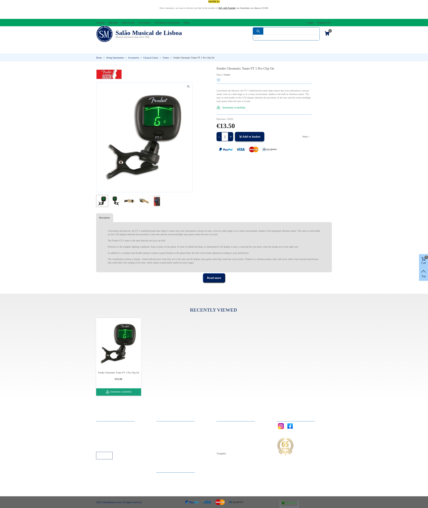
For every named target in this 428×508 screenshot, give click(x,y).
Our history (226, 438)
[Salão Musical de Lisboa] (104, 34)
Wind (259, 50)
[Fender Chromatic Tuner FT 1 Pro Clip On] (118, 343)
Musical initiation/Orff (122, 50)
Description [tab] (104, 217)
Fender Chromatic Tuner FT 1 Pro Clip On (118, 372)
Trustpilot (221, 453)
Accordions (146, 44)
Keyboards (299, 50)
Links (102, 429)
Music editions (314, 44)
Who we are (226, 433)
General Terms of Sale (111, 438)
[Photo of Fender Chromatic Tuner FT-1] (188, 86)
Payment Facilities (109, 447)
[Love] (219, 80)
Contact (224, 424)
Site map (224, 429)
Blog (222, 447)
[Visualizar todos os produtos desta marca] (109, 74)
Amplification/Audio (191, 44)
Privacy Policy (107, 433)
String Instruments (267, 44)
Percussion (181, 50)
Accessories (108, 44)
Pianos (223, 50)
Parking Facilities (108, 442)
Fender (227, 75)
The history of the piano (232, 442)
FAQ (102, 424)
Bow (229, 44)
